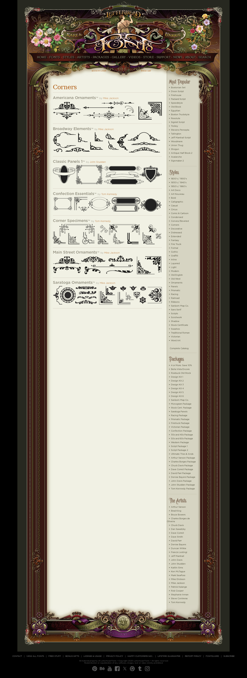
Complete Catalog (179, 348)
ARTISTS (83, 58)
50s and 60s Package (182, 439)
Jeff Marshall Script (181, 138)
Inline (174, 260)
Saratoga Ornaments (73, 282)
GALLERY (119, 58)
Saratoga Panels (179, 412)
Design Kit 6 (177, 396)
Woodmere (177, 141)
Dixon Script (177, 91)
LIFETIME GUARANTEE (169, 656)
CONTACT (17, 656)
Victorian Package (180, 427)
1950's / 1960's (178, 186)
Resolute (175, 118)
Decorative (176, 229)
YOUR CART (146, 71)
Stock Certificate (179, 325)
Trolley (174, 126)
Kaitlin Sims (177, 568)
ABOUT (190, 58)
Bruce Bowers (178, 515)
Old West (175, 279)
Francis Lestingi (179, 552)
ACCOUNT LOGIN (98, 71)
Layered (175, 263)
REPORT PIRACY (193, 656)
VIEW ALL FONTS (35, 656)
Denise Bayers (178, 545)
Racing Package (179, 415)
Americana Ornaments (74, 98)
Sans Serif (176, 310)
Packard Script (178, 99)
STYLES (68, 58)
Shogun (175, 149)
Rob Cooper (177, 591)
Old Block (176, 107)
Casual (174, 206)
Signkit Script (178, 122)
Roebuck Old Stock (181, 373)
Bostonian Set (178, 88)
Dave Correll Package (182, 469)
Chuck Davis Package (182, 466)
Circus (174, 209)
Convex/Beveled (180, 221)
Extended (176, 236)
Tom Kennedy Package (183, 489)
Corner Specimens (70, 221)
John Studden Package (183, 485)
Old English (177, 275)
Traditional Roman (180, 333)
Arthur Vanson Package (183, 458)
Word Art (175, 340)
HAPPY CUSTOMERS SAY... (140, 656)
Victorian (175, 337)
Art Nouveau (177, 194)
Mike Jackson (110, 98)
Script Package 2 (179, 450)
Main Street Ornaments (75, 252)
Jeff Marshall (177, 556)
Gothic (174, 252)
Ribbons (175, 302)
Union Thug (177, 145)
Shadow (175, 321)
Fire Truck (176, 244)
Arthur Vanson (178, 507)
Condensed (177, 217)
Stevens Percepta (180, 130)
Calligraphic (177, 202)
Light (173, 267)
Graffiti (174, 256)
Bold (173, 198)
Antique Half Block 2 (181, 153)
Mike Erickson (178, 579)
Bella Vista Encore (180, 369)
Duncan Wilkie (178, 548)
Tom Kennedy (109, 194)
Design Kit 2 (177, 381)
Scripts (174, 314)
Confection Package (181, 431)
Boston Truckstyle (180, 114)
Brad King (176, 511)
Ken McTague (178, 571)
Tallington (176, 134)
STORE (148, 58)
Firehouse (176, 95)
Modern (175, 271)
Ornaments (176, 283)
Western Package (180, 442)
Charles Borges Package (183, 462)
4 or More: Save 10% (181, 365)
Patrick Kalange (179, 587)
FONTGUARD (212, 656)
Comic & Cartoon (180, 213)
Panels (174, 287)
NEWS (177, 58)
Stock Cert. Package (181, 408)
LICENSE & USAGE (93, 656)
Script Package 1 (179, 446)
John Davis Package (181, 481)
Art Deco (175, 190)
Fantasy (175, 240)
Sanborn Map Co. (180, 306)
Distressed (176, 233)
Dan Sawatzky (178, 529)
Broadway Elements (72, 129)
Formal (174, 248)
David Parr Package (181, 473)
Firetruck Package (180, 423)
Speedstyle (177, 103)
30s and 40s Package (182, 435)
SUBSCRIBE (229, 656)
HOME (40, 58)
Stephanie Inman (180, 595)
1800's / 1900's (179, 179)
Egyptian (175, 111)
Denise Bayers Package (183, 477)
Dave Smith (177, 537)
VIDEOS (134, 58)
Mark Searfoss (178, 575)
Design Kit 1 (177, 377)
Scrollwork (176, 317)
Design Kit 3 (177, 385)
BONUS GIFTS (72, 656)
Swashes (175, 329)
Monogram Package (181, 404)
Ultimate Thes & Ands (182, 454)
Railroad (175, 298)
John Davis (176, 560)
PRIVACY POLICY (114, 656)
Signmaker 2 (177, 161)
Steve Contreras (179, 598)
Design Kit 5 (177, 392)
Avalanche (176, 157)
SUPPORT (163, 58)
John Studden (98, 162)
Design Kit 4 (177, 388)
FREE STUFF (54, 656)
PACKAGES (101, 58)
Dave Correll (177, 533)
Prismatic (175, 290)
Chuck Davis (177, 525)
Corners (175, 225)
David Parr (176, 541)
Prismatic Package (180, 419)
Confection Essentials (73, 194)
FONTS (54, 58)
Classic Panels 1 (68, 161)
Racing (174, 294)
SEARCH (205, 58)
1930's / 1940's (178, 182)
